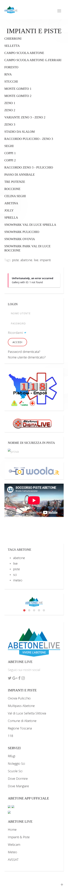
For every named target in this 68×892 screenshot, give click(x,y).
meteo (17, 580)
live (36, 260)
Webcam (14, 844)
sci (15, 574)
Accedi (17, 342)
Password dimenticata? (24, 352)
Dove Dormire (18, 778)
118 (10, 736)
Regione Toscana (20, 728)
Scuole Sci (15, 771)
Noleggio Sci (16, 763)
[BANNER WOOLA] (34, 470)
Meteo (12, 852)
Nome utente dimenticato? (27, 357)
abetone (26, 260)
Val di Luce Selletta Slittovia (27, 713)
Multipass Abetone (21, 706)
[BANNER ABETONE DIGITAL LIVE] (34, 423)
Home (12, 829)
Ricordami (15, 333)
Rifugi (11, 756)
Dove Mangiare (18, 786)
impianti (45, 260)
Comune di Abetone (22, 721)
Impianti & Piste (19, 837)
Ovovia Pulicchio (19, 698)
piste (15, 260)
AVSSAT (13, 859)
